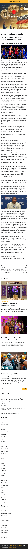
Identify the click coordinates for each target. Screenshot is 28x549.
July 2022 (3, 490)
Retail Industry (4, 537)
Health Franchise (4, 530)
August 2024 (3, 434)
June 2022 (3, 492)
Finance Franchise (5, 522)
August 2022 (3, 487)
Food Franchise (4, 525)
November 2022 (4, 480)
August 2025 (3, 429)
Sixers (2, 260)
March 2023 (3, 470)
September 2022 (4, 485)
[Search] (25, 27)
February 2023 (4, 473)
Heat (15, 258)
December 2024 (4, 431)
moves (18, 258)
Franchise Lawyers (5, 527)
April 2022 (3, 497)
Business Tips (4, 515)
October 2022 (4, 482)
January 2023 (4, 475)
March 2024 (3, 443)
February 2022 (4, 502)
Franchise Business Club (16, 545)
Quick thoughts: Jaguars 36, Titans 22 (11, 374)
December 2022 (4, 477)
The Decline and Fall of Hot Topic (9, 303)
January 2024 (4, 446)
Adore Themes (12, 547)
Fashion (11, 258)
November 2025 (4, 424)
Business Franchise (5, 510)
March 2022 (3, 499)
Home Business (4, 532)
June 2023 (3, 463)
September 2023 (4, 456)
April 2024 (3, 441)
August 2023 (3, 458)
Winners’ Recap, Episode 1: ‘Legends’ (11, 337)
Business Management (6, 513)
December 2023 (4, 448)
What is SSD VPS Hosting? (6, 405)
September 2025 (4, 427)
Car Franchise (4, 518)
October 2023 (4, 453)
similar (22, 258)
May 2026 (3, 422)
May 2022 (3, 494)
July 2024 (3, 436)
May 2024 (3, 439)
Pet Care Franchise (5, 535)
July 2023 (3, 460)
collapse (7, 258)
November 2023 (4, 451)
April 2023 (3, 468)
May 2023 (3, 465)
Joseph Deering (18, 43)
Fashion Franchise (10, 256)
